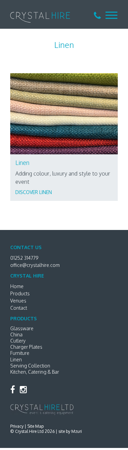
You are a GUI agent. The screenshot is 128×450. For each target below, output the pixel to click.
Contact (18, 308)
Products (20, 293)
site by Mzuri (70, 431)
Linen (16, 359)
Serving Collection (30, 366)
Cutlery (18, 341)
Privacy (17, 426)
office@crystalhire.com (35, 265)
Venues (18, 301)
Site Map (35, 426)
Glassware (21, 328)
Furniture (19, 353)
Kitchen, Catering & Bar (34, 372)
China (16, 334)
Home (17, 286)
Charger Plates (26, 347)
